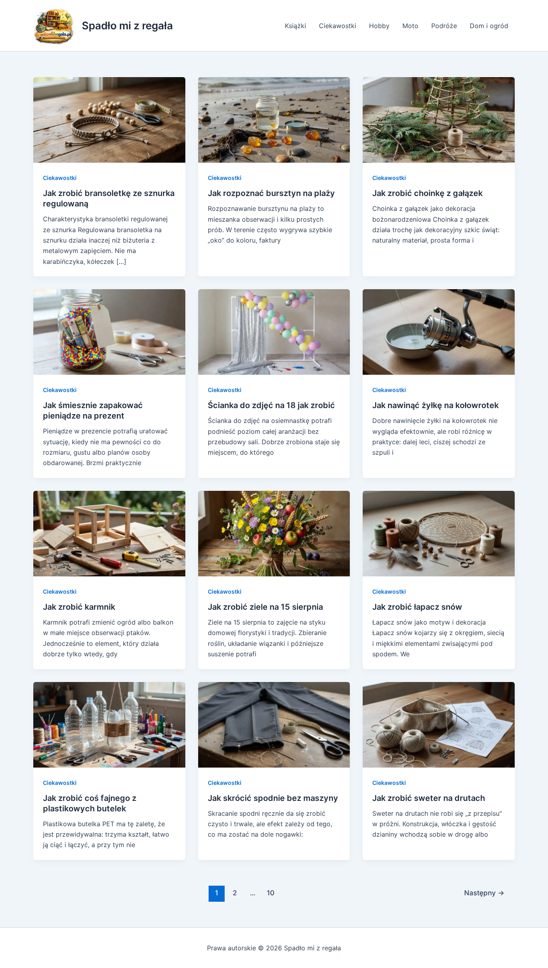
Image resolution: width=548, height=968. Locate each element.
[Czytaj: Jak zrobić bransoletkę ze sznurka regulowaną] (109, 119)
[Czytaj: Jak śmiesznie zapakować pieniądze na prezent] (109, 331)
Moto (410, 26)
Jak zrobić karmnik (79, 607)
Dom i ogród (489, 26)
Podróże (444, 26)
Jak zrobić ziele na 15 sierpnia (265, 607)
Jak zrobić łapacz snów (417, 607)
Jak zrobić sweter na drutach (428, 798)
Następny (484, 892)
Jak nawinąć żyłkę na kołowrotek (435, 405)
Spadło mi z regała (127, 25)
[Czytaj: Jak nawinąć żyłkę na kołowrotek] (439, 331)
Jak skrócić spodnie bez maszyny (273, 798)
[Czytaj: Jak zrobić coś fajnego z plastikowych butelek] (109, 724)
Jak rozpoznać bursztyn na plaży (271, 193)
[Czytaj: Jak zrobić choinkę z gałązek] (439, 119)
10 (270, 892)
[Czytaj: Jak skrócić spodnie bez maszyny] (274, 724)
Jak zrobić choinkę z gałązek (427, 193)
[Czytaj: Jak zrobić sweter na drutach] (439, 724)
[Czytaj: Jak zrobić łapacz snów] (439, 533)
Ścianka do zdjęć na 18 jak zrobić (271, 405)
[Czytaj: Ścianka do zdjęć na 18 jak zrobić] (274, 331)
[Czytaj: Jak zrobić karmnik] (109, 533)
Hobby (379, 26)
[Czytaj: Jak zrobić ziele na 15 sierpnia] (274, 533)
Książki (295, 26)
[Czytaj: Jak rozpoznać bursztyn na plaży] (274, 119)
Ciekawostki (337, 26)
